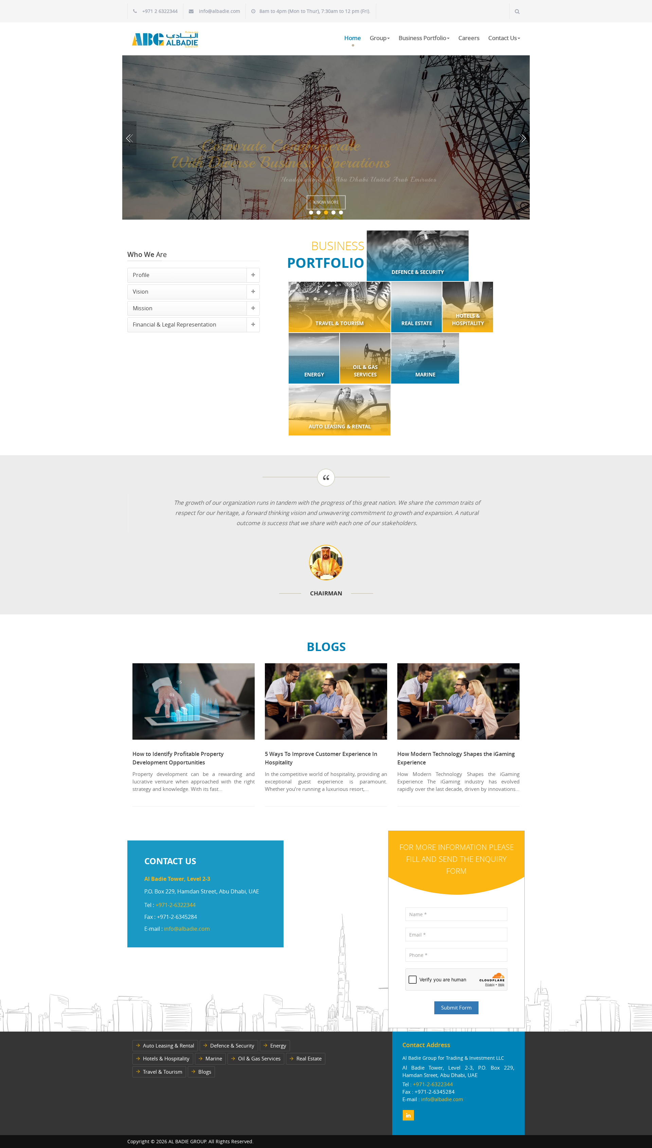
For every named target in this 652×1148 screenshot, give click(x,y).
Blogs (204, 1071)
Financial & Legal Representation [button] (174, 324)
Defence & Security (232, 1045)
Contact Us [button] (502, 38)
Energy (278, 1045)
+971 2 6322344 (160, 11)
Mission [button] (142, 308)
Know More (326, 197)
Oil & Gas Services (259, 1058)
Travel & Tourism (162, 1071)
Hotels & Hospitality (166, 1058)
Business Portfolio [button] (422, 38)
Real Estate (309, 1058)
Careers (468, 38)
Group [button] (378, 38)
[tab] (193, 275)
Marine (213, 1058)
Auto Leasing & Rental (168, 1045)
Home (352, 38)
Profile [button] (141, 275)
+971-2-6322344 (176, 905)
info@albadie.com (219, 11)
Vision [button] (140, 291)
